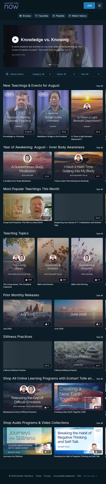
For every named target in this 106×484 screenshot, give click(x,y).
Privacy (47, 476)
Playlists (60, 15)
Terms (38, 476)
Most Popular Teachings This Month (31, 189)
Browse (27, 15)
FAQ (79, 476)
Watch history (79, 15)
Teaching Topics (16, 233)
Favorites (43, 15)
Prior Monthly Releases (21, 295)
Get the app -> (90, 476)
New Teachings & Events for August (31, 85)
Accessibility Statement (64, 476)
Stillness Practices (17, 337)
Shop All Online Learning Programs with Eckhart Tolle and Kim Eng (49, 378)
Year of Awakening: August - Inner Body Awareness (43, 147)
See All (99, 86)
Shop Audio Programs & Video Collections (36, 423)
